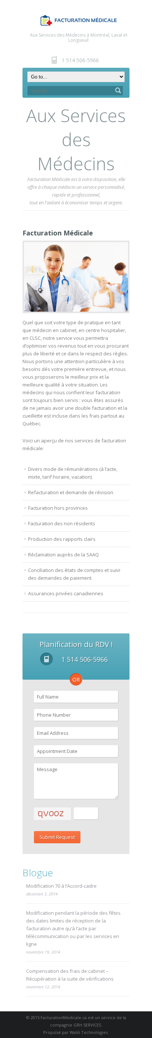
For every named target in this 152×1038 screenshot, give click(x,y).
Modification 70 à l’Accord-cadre (61, 886)
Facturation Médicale (58, 232)
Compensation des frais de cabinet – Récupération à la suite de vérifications (70, 975)
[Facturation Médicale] (76, 277)
